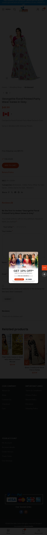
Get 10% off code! (19, 279)
